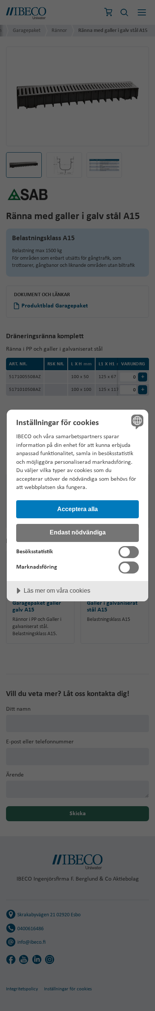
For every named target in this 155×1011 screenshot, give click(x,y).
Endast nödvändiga (78, 532)
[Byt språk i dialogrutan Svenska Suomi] (136, 421)
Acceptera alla (77, 509)
